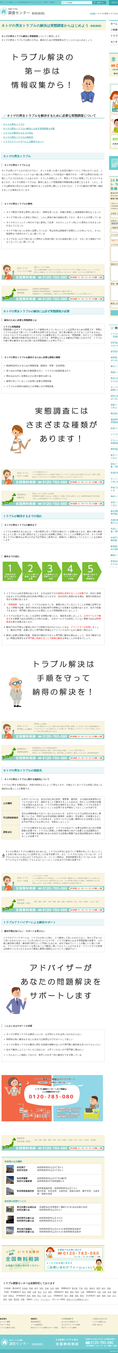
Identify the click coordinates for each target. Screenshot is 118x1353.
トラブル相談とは (99, 1322)
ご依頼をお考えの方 (99, 1319)
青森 (31, 1288)
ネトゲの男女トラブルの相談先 (18, 137)
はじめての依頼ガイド (69, 1322)
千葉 (81, 1288)
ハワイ (36, 1299)
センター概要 (5, 1322)
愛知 (72, 1292)
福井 (50, 1292)
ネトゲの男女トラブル (14, 124)
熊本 (5, 1299)
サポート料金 (5, 1325)
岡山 (39, 1296)
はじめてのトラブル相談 (70, 1325)
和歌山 (11, 1296)
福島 (57, 1288)
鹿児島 (16, 1299)
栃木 (103, 1288)
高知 (82, 1296)
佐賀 (109, 1296)
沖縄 (22, 1299)
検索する (100, 3)
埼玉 (86, 1288)
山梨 (34, 1292)
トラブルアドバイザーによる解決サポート (23, 141)
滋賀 (114, 1292)
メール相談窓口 (37, 1325)
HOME (93, 14)
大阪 (99, 1292)
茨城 (109, 1288)
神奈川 (92, 1288)
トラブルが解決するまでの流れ (18, 133)
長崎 (104, 1296)
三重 (82, 1292)
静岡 (67, 1292)
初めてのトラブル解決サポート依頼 (44, 1327)
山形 (52, 1288)
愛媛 (71, 1296)
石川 (45, 1292)
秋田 (41, 1288)
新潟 (24, 1292)
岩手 (36, 1288)
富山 (39, 1292)
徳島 (77, 1296)
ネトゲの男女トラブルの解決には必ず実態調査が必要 (29, 128)
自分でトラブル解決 (69, 1327)
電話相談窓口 (36, 1322)
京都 (104, 1292)
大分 (114, 1296)
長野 (29, 1292)
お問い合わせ (97, 1325)
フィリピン (45, 1299)
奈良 (109, 1292)
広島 (44, 1296)
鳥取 (29, 1296)
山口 (49, 1296)
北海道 (25, 1288)
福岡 (98, 1296)
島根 (34, 1296)
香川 (66, 1296)
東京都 (74, 1288)
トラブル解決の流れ (7, 1327)
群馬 (98, 1288)
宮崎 (10, 1299)
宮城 (47, 1288)
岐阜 (77, 1292)
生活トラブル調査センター (78, 1299)
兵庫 (5, 1296)
